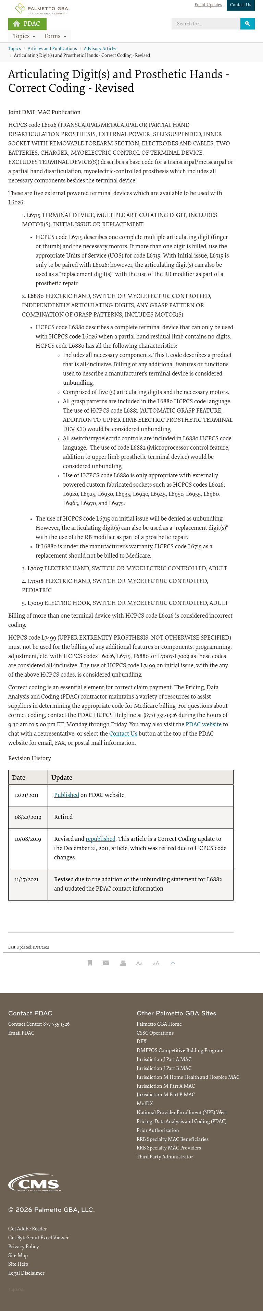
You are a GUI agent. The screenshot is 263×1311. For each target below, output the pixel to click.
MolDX (145, 1104)
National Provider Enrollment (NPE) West (182, 1113)
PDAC (32, 24)
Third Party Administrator (165, 1157)
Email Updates (208, 5)
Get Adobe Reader (27, 1229)
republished (100, 839)
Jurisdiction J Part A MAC (164, 1059)
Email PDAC (21, 1033)
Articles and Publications (52, 49)
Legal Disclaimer (26, 1273)
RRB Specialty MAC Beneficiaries (173, 1139)
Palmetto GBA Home (159, 1024)
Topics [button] (22, 37)
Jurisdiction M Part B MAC (166, 1095)
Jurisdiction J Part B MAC (164, 1068)
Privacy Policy (23, 1247)
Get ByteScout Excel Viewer (38, 1238)
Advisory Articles (100, 49)
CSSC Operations (155, 1033)
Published (66, 795)
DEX (142, 1042)
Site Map (18, 1256)
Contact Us (240, 5)
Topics (14, 49)
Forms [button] (53, 37)
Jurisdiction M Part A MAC (166, 1086)
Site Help (18, 1264)
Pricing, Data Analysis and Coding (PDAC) (181, 1121)
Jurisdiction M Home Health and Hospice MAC (188, 1077)
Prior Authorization (158, 1130)
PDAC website (204, 725)
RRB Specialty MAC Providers (169, 1148)
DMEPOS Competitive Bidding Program (180, 1050)
